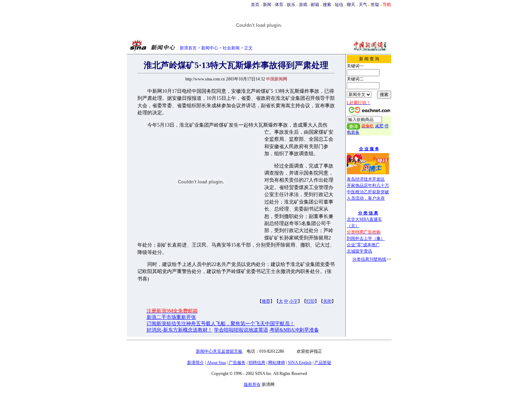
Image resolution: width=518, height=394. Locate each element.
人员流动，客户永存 (366, 198)
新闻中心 (209, 48)
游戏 (303, 4)
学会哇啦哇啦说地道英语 (241, 330)
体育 (279, 4)
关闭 (327, 301)
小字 (293, 301)
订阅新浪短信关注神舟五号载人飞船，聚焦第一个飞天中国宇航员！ (221, 323)
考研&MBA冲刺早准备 (294, 330)
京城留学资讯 (359, 251)
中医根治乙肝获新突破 (368, 191)
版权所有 (252, 384)
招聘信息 (256, 362)
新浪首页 (188, 48)
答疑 (375, 4)
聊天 (351, 4)
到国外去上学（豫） (366, 238)
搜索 (327, 4)
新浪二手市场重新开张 (171, 317)
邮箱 (315, 4)
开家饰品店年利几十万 (368, 185)
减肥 (379, 125)
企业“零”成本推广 (363, 244)
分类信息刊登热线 (369, 259)
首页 (255, 4)
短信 (339, 4)
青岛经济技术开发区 (366, 179)
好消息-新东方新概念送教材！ (179, 330)
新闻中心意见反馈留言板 (219, 351)
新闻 (267, 4)
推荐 (266, 301)
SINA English (300, 362)
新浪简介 (195, 362)
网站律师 (276, 362)
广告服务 (237, 362)
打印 (310, 301)
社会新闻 (231, 48)
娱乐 (291, 4)
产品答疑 (322, 362)
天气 (363, 4)
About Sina (216, 362)
